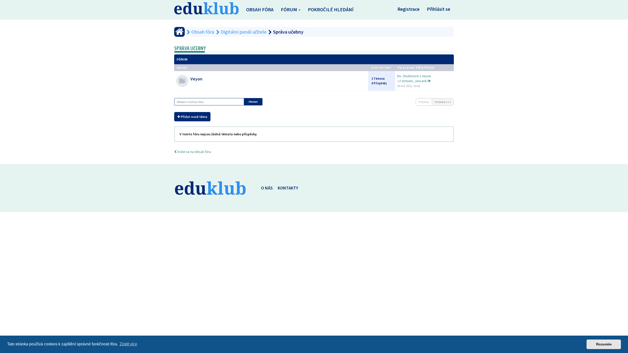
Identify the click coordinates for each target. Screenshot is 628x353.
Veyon (196, 79)
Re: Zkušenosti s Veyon (414, 76)
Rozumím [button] (604, 344)
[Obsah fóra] (179, 32)
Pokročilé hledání (330, 9)
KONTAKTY (288, 188)
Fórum (289, 9)
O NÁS (267, 188)
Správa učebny (190, 48)
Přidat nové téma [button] (193, 116)
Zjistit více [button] (128, 344)
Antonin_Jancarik (414, 81)
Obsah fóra (260, 9)
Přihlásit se (438, 9)
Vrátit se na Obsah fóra (194, 152)
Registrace (408, 9)
